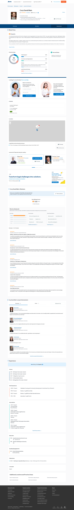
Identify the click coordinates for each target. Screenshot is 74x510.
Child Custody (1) (39, 222)
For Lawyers (10, 498)
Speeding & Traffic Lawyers (41, 503)
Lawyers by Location (17, 1)
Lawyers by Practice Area (27, 1)
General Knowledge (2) (52, 222)
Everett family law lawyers (14, 477)
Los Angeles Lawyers (26, 491)
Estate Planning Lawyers (41, 496)
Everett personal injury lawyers (52, 477)
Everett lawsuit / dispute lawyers (33, 477)
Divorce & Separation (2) (34, 216)
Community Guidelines (28, 506)
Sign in (64, 1)
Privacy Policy (15, 506)
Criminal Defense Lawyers (41, 493)
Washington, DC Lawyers (27, 496)
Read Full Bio (11, 47)
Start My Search (29, 95)
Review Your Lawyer (11, 491)
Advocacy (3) (50, 216)
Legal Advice (10, 493)
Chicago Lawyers (25, 493)
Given (37, 303)
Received (18, 303)
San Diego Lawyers (26, 503)
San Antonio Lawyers (26, 501)
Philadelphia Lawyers (26, 498)
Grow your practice (57, 1)
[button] (37, 130)
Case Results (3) (59, 216)
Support (53, 493)
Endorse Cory (58, 303)
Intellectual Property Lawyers (42, 501)
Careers (53, 491)
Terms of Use (10, 506)
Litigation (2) (37, 219)
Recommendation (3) (52, 219)
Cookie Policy (21, 506)
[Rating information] (38, 12)
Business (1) (31, 222)
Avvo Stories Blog (11, 496)
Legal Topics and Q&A (37, 1)
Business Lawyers (40, 491)
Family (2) (31, 219)
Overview (15, 26)
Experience (59, 26)
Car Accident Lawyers (41, 498)
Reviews (37, 26)
